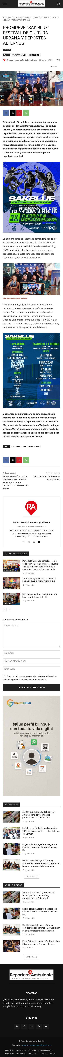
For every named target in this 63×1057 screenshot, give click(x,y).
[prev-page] (5, 609)
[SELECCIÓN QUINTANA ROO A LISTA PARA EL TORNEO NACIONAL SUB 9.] (11, 583)
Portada (6, 17)
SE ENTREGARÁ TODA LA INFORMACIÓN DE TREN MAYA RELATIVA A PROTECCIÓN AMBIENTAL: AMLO (16, 482)
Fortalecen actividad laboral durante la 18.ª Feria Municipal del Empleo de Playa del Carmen (40, 831)
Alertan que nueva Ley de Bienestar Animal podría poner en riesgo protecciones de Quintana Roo (38, 815)
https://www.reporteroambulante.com (31, 526)
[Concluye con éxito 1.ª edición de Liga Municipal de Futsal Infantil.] (11, 599)
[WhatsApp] (26, 113)
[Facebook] (6, 113)
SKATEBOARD (34, 55)
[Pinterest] (19, 113)
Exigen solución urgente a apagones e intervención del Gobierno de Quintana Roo (40, 847)
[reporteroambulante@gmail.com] (5, 59)
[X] (13, 113)
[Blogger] (17, 1026)
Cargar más (30, 876)
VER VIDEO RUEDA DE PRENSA (15, 298)
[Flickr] (31, 1026)
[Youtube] (39, 541)
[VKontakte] (46, 1026)
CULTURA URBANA (18, 55)
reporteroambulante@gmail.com (23, 60)
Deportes (15, 17)
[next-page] (9, 609)
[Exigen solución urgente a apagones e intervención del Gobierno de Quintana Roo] (11, 849)
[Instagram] (29, 541)
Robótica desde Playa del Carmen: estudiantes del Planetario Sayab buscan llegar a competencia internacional (41, 864)
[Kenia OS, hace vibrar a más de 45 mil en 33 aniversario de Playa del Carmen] (11, 946)
